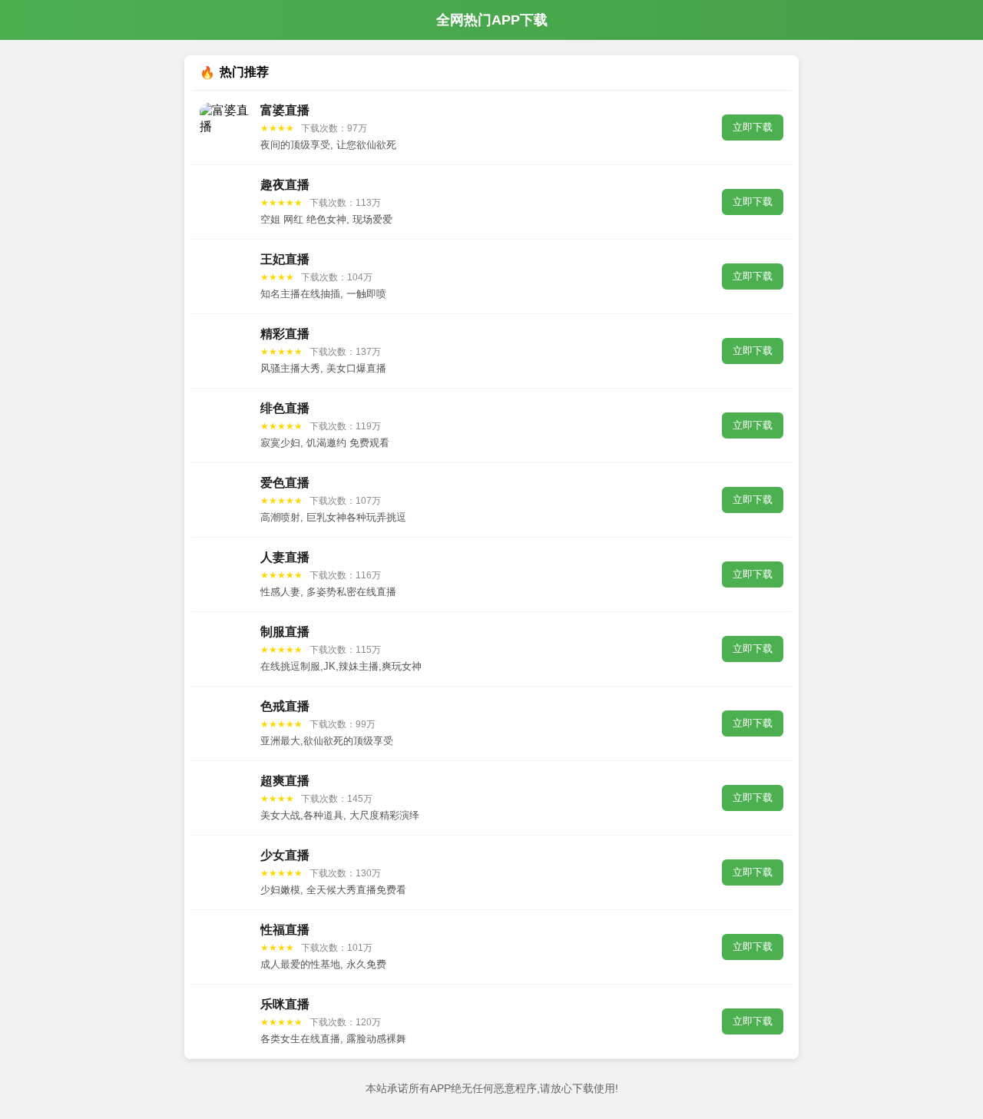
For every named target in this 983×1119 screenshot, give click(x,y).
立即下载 (753, 127)
